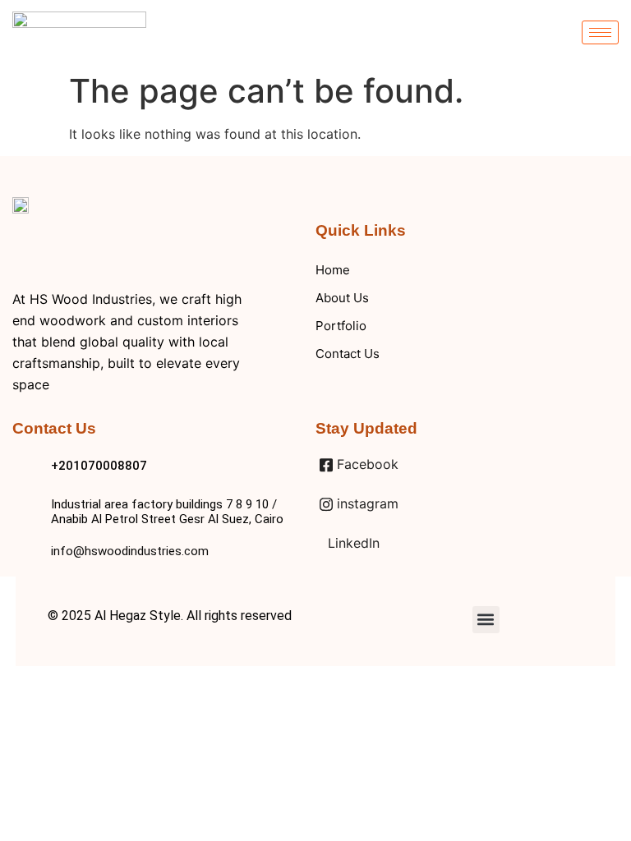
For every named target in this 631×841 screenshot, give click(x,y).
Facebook (365, 464)
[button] (486, 619)
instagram (365, 503)
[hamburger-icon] (600, 32)
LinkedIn (352, 543)
